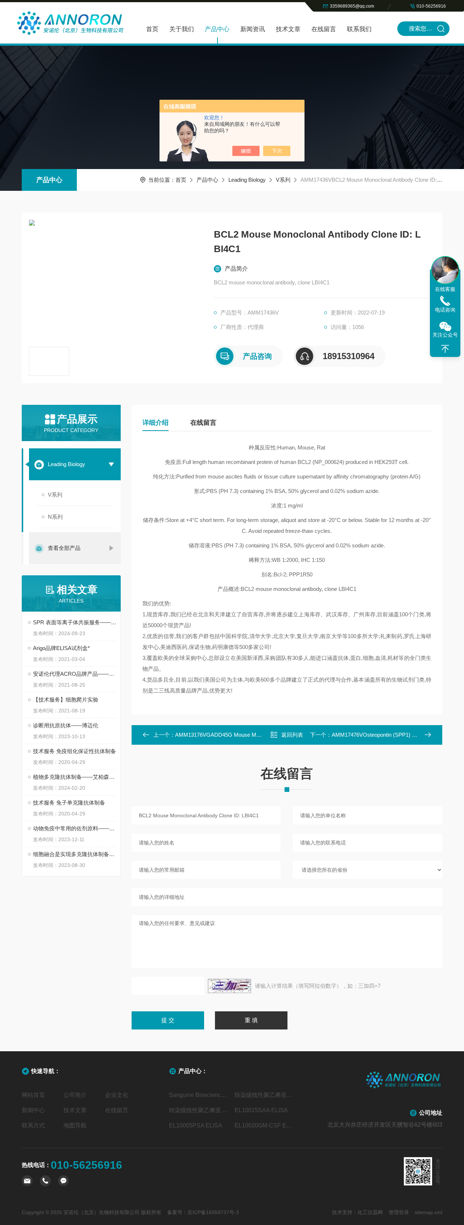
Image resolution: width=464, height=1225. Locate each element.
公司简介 (75, 1095)
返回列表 (292, 735)
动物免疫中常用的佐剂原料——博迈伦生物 (75, 828)
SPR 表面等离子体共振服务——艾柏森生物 (75, 622)
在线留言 (323, 29)
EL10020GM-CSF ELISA (265, 1125)
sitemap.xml (428, 1212)
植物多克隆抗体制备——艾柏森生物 (75, 777)
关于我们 (181, 29)
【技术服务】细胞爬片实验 (65, 699)
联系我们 (359, 29)
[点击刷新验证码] (229, 986)
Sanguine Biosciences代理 (199, 1095)
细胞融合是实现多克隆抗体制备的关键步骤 (75, 854)
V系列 (283, 180)
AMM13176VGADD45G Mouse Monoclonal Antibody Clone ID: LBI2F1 (259, 735)
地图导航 (75, 1125)
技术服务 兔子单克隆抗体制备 (69, 802)
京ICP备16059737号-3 (213, 1212)
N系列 (55, 517)
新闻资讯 (252, 29)
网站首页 (33, 1095)
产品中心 (217, 29)
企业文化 (116, 1095)
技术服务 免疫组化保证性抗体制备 (74, 751)
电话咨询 (445, 310)
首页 (152, 29)
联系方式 (33, 1125)
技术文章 (288, 29)
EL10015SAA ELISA (261, 1110)
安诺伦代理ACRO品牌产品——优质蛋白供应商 (75, 674)
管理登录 (399, 1212)
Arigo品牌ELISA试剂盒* (61, 648)
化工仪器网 (370, 1212)
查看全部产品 (64, 548)
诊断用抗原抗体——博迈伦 (65, 725)
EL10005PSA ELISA (195, 1125)
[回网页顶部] (445, 349)
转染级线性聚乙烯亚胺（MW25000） (199, 1110)
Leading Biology (247, 180)
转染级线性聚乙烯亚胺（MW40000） (265, 1095)
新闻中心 (33, 1110)
